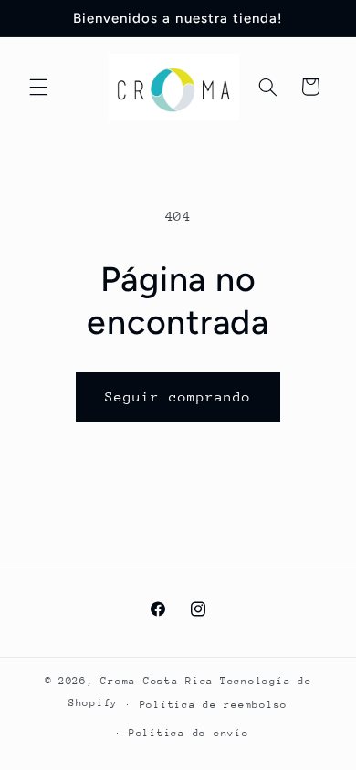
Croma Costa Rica (157, 681)
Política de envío (189, 733)
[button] (38, 87)
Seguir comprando (178, 396)
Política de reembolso (214, 705)
